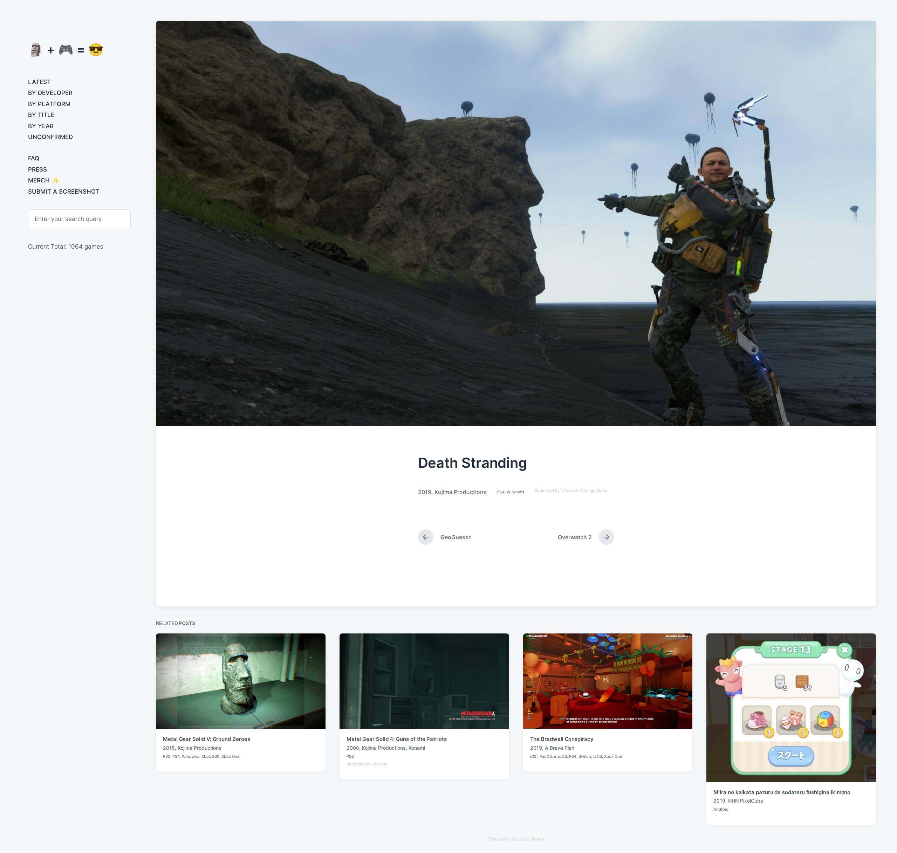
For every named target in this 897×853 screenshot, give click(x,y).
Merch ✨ (43, 180)
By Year (41, 126)
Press (37, 169)
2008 (353, 748)
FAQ (33, 158)
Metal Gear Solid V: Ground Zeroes (206, 739)
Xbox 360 (210, 756)
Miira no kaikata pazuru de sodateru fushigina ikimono (781, 792)
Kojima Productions (460, 491)
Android (720, 809)
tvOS (597, 756)
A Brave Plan (559, 748)
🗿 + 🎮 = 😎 (66, 49)
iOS (533, 756)
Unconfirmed (50, 136)
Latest (39, 81)
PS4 (501, 492)
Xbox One (230, 756)
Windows (515, 492)
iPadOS (545, 756)
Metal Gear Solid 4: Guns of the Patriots (397, 739)
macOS (560, 756)
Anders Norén (528, 839)
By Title (41, 114)
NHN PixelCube (745, 801)
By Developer (50, 92)
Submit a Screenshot (63, 191)
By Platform (49, 104)
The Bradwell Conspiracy (562, 739)
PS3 (166, 756)
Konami (417, 748)
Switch (584, 756)
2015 (169, 748)
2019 (424, 491)
